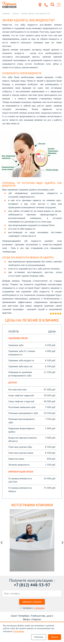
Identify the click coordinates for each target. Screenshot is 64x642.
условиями (39, 607)
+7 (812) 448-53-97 (32, 585)
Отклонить (38, 637)
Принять (54, 637)
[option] (32, 540)
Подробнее (18, 631)
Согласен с (33, 607)
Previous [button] (1, 542)
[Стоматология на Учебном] (10, 4)
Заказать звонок (32, 602)
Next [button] (62, 542)
